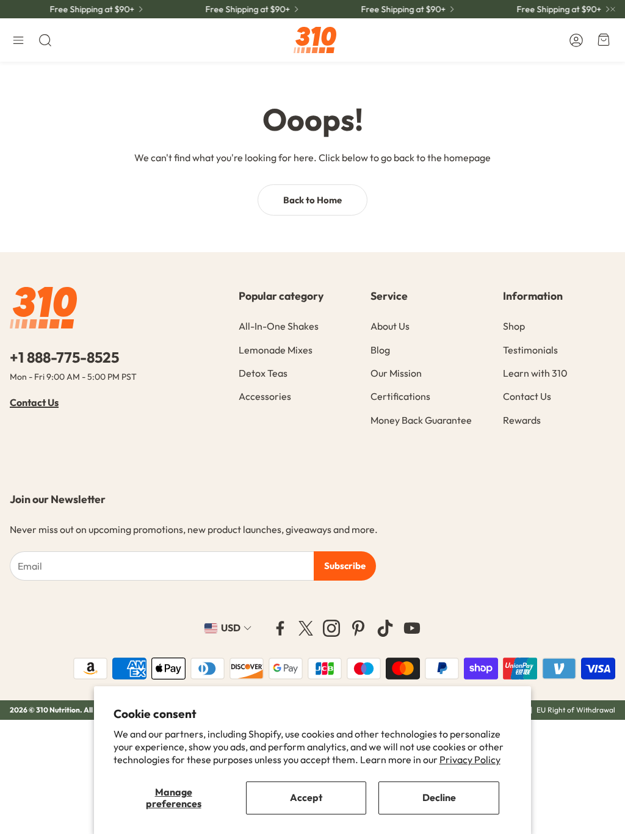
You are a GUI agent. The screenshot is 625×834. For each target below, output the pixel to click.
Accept (306, 797)
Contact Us (34, 402)
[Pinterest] (358, 628)
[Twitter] (305, 628)
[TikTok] (385, 628)
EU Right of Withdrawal (575, 709)
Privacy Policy (469, 759)
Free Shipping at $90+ (553, 9)
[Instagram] (331, 628)
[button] (18, 40)
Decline (439, 797)
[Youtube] (412, 628)
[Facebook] (280, 628)
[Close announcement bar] (613, 9)
